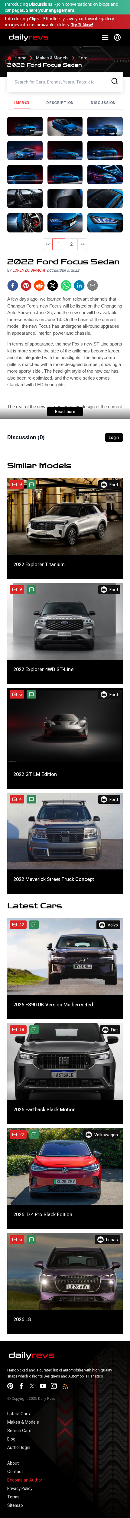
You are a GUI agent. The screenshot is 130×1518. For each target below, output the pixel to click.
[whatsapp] (65, 285)
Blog (11, 1439)
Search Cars (19, 1430)
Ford (83, 57)
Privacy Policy (19, 1488)
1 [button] (58, 244)
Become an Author (24, 1480)
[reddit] (39, 285)
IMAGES (22, 102)
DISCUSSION (103, 103)
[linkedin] (79, 285)
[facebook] (12, 285)
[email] (92, 285)
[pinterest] (26, 285)
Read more (65, 411)
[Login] (117, 37)
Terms (13, 1496)
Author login (18, 1447)
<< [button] (47, 244)
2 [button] (71, 244)
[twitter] (52, 285)
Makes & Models (52, 57)
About (13, 1463)
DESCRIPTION (60, 103)
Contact (15, 1471)
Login (114, 437)
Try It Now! (82, 24)
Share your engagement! (50, 10)
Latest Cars (18, 1413)
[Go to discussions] (31, 484)
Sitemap (15, 1505)
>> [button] (82, 244)
